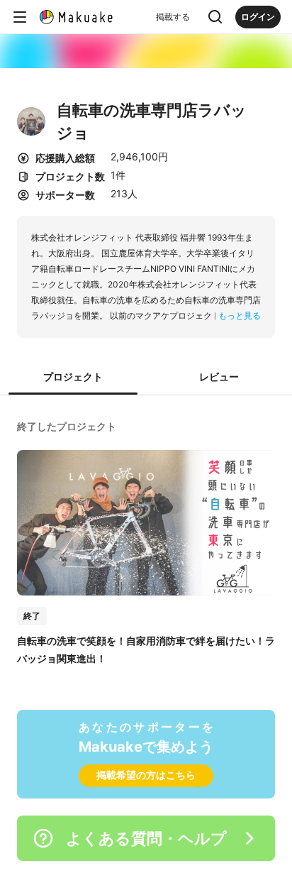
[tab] (73, 378)
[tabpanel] (146, 541)
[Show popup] (215, 17)
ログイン (258, 16)
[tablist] (146, 378)
